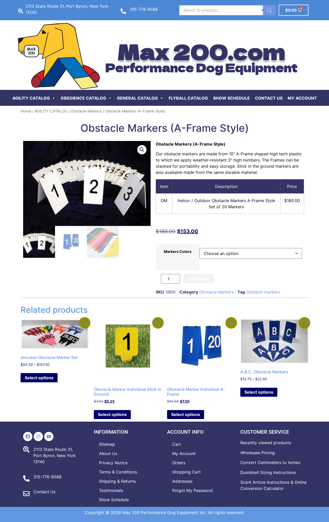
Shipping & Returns (117, 481)
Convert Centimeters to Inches (270, 462)
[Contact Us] (26, 493)
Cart (176, 444)
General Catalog (137, 98)
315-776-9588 (144, 9)
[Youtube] (48, 436)
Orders (178, 462)
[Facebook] (27, 436)
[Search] (269, 10)
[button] (142, 149)
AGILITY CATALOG (51, 111)
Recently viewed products (265, 442)
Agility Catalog (31, 98)
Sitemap (107, 444)
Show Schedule (231, 98)
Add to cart (199, 278)
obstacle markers (263, 292)
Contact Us (268, 98)
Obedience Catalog (83, 98)
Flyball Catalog (188, 98)
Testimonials (111, 490)
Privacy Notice (113, 462)
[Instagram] (38, 436)
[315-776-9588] (123, 11)
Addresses (182, 481)
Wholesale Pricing (257, 452)
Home (26, 111)
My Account (302, 98)
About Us (108, 453)
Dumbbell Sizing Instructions (268, 472)
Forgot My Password (192, 490)
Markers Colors (177, 251)
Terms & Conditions (118, 471)
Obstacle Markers (86, 111)
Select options (39, 377)
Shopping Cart (186, 471)
